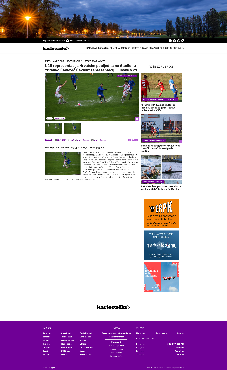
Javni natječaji (116, 356)
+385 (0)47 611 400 (175, 344)
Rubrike (167, 48)
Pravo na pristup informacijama (116, 333)
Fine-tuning (66, 344)
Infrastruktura (86, 347)
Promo (64, 354)
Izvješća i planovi (116, 345)
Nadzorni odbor (116, 349)
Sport (135, 48)
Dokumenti (116, 342)
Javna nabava (116, 352)
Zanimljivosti (86, 333)
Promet (83, 340)
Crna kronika (85, 337)
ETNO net (65, 351)
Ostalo (177, 48)
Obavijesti (155, 48)
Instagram (179, 351)
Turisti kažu (66, 337)
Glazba (83, 344)
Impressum (161, 333)
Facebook (180, 347)
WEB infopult (67, 347)
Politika (115, 48)
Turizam (126, 48)
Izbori (82, 351)
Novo (49, 118)
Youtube (180, 354)
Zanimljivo (59, 118)
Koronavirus (85, 354)
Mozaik (144, 48)
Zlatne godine (67, 340)
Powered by (49, 368)
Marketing (140, 333)
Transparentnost (116, 337)
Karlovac (91, 48)
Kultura (46, 344)
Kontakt (180, 333)
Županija (103, 48)
